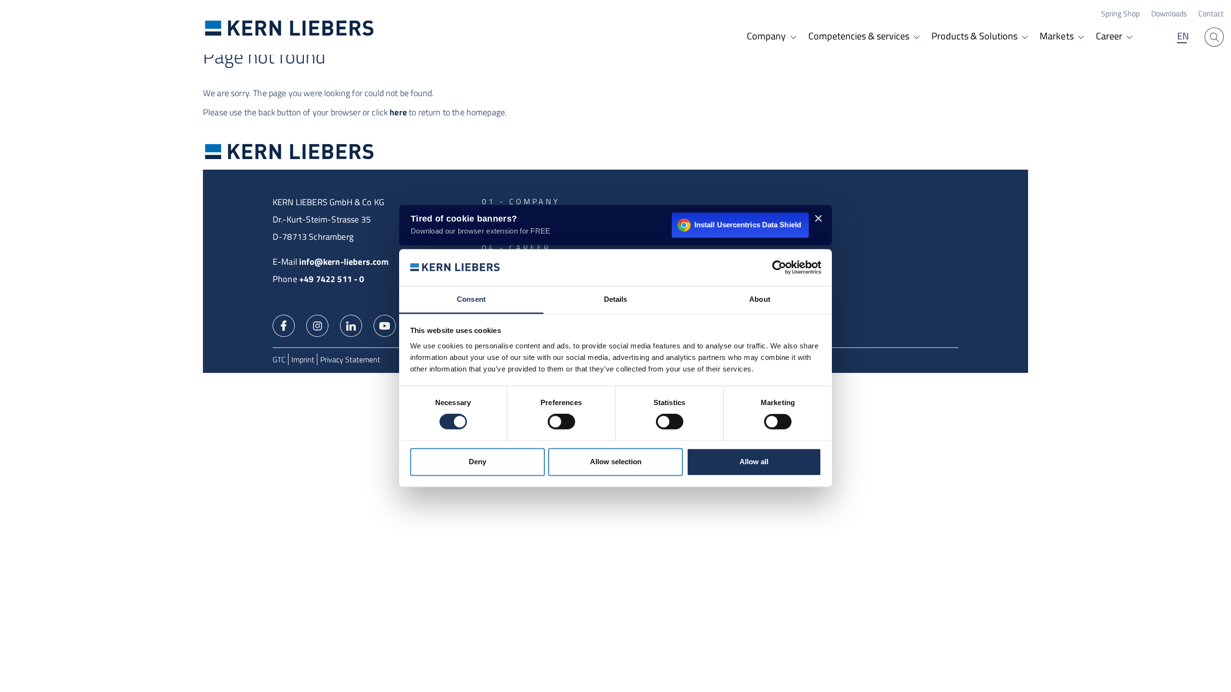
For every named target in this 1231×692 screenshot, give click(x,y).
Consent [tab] (471, 299)
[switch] (561, 422)
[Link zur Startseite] (289, 28)
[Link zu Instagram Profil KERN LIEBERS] (317, 325)
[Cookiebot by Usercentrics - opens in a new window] (779, 267)
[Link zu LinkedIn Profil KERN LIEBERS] (351, 325)
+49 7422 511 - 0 (331, 278)
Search (1214, 37)
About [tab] (759, 299)
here (398, 112)
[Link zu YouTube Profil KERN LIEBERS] (385, 325)
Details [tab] (616, 299)
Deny (477, 461)
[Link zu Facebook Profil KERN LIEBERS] (284, 325)
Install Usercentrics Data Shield (747, 225)
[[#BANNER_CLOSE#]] (818, 218)
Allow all (754, 461)
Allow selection (615, 461)
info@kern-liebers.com (344, 261)
